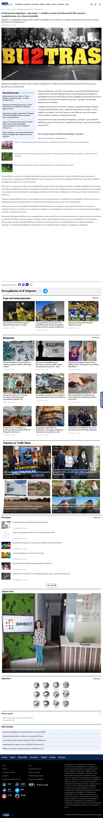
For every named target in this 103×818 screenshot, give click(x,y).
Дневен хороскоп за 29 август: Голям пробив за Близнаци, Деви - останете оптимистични (41, 574)
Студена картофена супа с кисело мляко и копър (28, 553)
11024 (46, 369)
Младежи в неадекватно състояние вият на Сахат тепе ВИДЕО (24, 732)
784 (79, 328)
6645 (79, 369)
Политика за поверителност (11, 779)
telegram (27, 284)
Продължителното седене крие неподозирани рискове (30, 522)
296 (25, 539)
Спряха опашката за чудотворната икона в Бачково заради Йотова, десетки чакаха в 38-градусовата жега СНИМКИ (74, 472)
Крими (48, 4)
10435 (64, 477)
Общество (22, 757)
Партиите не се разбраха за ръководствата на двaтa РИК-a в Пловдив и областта (17, 430)
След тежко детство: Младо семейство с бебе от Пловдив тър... (25, 740)
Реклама (4, 769)
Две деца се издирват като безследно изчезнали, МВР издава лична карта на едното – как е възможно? (49, 364)
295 (25, 528)
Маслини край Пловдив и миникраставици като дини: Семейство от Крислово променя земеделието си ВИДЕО (74, 506)
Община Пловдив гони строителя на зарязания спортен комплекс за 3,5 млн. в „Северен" (23, 507)
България (26, 4)
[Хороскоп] (51, 708)
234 (25, 549)
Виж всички (95, 298)
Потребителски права (35, 776)
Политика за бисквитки (36, 779)
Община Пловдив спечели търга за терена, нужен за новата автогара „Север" (17, 364)
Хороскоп (6, 678)
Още (67, 4)
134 (25, 559)
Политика (35, 4)
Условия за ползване (8, 772)
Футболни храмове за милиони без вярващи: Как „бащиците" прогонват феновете (83, 364)
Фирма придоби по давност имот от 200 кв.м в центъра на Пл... (24, 744)
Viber (23, 284)
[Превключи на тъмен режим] (100, 4)
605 (46, 330)
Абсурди (61, 757)
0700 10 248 (42, 785)
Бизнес (42, 4)
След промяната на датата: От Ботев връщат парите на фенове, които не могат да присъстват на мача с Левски (50, 325)
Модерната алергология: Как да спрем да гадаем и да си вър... (25, 669)
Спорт (54, 4)
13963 (15, 477)
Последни (6, 517)
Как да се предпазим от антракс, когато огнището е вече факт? (34, 533)
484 (79, 402)
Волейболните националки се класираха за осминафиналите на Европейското (37, 543)
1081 (14, 328)
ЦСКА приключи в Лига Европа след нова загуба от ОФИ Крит (32, 563)
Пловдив (18, 4)
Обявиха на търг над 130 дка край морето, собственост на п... (23, 749)
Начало (4, 757)
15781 (15, 512)
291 (25, 570)
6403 (14, 402)
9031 (14, 369)
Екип (29, 766)
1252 (14, 435)
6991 (79, 433)
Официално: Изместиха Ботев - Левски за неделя (80, 324)
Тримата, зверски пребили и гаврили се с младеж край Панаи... (23, 736)
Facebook (19, 284)
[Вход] (91, 5)
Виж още (50, 585)
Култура (61, 4)
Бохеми (53, 757)
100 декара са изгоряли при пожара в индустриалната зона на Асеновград (50, 396)
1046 (25, 580)
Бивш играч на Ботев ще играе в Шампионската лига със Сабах (16, 324)
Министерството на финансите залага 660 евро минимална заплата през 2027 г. (82, 397)
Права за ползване (34, 772)
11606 (46, 435)
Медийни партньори (34, 769)
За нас (4, 766)
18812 (14, 671)
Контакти (5, 776)
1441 (46, 400)
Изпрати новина (101, 400)
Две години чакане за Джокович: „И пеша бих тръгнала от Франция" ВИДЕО (27, 473)
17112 (64, 512)
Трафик (44, 757)
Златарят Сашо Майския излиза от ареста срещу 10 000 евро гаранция (82, 429)
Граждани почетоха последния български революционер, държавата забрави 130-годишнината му (15, 397)
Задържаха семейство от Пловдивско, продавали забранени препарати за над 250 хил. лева (49, 430)
